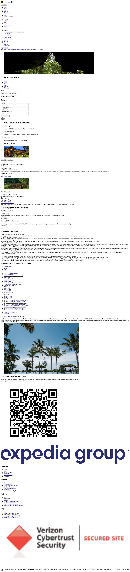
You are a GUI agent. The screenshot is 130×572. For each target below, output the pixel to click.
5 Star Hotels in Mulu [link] (9, 274)
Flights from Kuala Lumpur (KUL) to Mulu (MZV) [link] (16, 305)
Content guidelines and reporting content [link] (13, 505)
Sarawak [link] (6, 40)
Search (2, 119)
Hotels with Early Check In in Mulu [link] (12, 284)
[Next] (2, 228)
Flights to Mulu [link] (7, 294)
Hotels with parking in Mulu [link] (10, 285)
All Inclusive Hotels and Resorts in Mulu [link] (13, 282)
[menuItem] (5, 49)
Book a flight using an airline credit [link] (12, 516)
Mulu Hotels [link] (7, 286)
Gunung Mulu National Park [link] (10, 312)
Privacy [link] (5, 497)
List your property (8, 25)
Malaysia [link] (6, 41)
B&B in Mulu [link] (7, 277)
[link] (16, 7)
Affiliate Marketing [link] (8, 475)
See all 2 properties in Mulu (7, 203)
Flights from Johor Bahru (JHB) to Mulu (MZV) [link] (15, 303)
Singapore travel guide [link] (9, 482)
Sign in (5, 30)
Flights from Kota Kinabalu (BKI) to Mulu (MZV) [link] (16, 300)
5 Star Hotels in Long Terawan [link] (11, 273)
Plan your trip (4, 48)
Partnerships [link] (6, 473)
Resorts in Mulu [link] (7, 291)
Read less (3, 216)
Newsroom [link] (6, 476)
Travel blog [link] (6, 489)
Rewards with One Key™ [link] (10, 491)
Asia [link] (5, 42)
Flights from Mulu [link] (8, 296)
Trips (5, 27)
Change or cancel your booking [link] (11, 513)
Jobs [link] (5, 471)
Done (2, 117)
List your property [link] (8, 472)
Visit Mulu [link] (6, 313)
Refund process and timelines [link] (11, 514)
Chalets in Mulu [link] (7, 281)
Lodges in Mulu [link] (7, 289)
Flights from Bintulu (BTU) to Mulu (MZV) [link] (14, 301)
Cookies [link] (6, 500)
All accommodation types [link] (10, 488)
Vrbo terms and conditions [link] (10, 502)
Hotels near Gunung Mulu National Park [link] (13, 276)
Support (5, 26)
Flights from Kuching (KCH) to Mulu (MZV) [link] (14, 304)
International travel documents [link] (11, 517)
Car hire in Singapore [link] (9, 486)
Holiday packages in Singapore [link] (11, 485)
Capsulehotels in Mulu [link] (9, 280)
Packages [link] (6, 44)
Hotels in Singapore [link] (8, 484)
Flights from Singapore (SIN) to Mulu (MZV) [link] (14, 309)
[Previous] (1, 228)
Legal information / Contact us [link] (11, 504)
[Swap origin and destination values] (1, 92)
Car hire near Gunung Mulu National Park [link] (14, 316)
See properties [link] (4, 218)
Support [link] (5, 511)
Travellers (3, 96)
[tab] (5, 81)
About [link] (5, 469)
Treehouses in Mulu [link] (8, 292)
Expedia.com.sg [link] (7, 37)
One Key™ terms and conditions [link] (11, 501)
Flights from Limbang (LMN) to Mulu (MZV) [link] (15, 307)
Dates (2, 95)
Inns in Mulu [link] (7, 288)
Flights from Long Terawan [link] (10, 299)
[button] (65, 263)
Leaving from (4, 90)
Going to (3, 93)
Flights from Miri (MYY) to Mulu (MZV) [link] (13, 308)
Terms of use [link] (7, 498)
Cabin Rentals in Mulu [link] (9, 278)
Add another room (5, 116)
